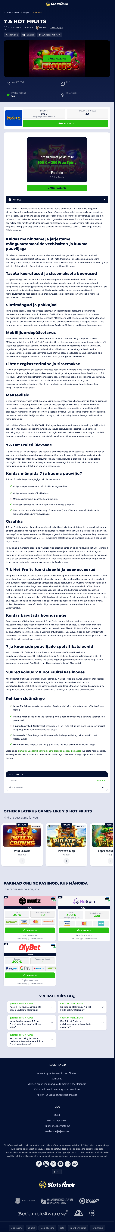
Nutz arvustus (30, 935)
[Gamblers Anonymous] (78, 1213)
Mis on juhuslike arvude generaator (57, 1094)
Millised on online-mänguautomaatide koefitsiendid (57, 1084)
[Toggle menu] (5, 4)
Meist (57, 1115)
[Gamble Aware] (43, 1213)
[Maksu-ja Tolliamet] (25, 1201)
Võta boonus (66, 123)
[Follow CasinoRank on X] (53, 1164)
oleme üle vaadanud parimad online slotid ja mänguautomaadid (49, 751)
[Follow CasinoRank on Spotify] (68, 1164)
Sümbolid (57, 1078)
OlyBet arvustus (30, 980)
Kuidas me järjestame (57, 1131)
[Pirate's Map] (66, 844)
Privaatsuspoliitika (57, 1120)
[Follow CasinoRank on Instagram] (46, 1164)
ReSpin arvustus (84, 935)
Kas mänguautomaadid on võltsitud (57, 1073)
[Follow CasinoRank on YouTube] (60, 1164)
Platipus (101, 780)
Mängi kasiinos (57, 58)
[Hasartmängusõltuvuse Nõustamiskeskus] (57, 1201)
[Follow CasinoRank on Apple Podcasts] (75, 1164)
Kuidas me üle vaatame (57, 1126)
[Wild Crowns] (22, 844)
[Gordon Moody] (89, 1201)
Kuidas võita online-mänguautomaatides (57, 1089)
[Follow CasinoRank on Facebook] (39, 1164)
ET (55, 1171)
